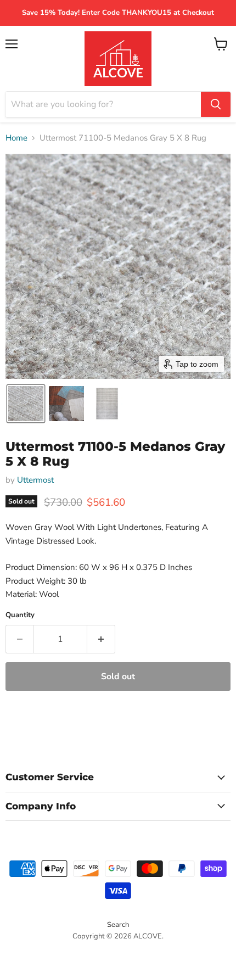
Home (16, 138)
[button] (25, 403)
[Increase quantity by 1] (101, 639)
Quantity (20, 615)
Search (118, 925)
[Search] (216, 104)
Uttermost (35, 479)
